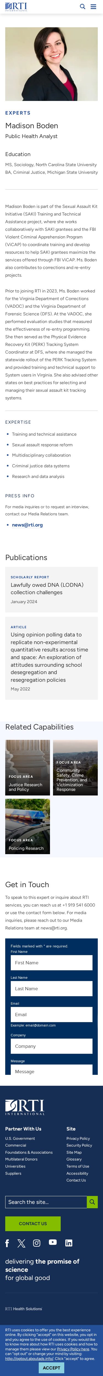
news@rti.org (27, 525)
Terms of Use (77, 1166)
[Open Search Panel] (83, 6)
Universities (15, 1166)
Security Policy (79, 1145)
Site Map (74, 1152)
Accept (53, 1368)
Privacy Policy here (73, 1349)
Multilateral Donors (21, 1159)
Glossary (74, 1159)
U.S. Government (20, 1139)
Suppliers (13, 1173)
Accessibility (77, 1173)
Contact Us (76, 1180)
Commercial (15, 1145)
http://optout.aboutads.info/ (29, 1358)
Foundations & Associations (29, 1152)
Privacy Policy (78, 1139)
